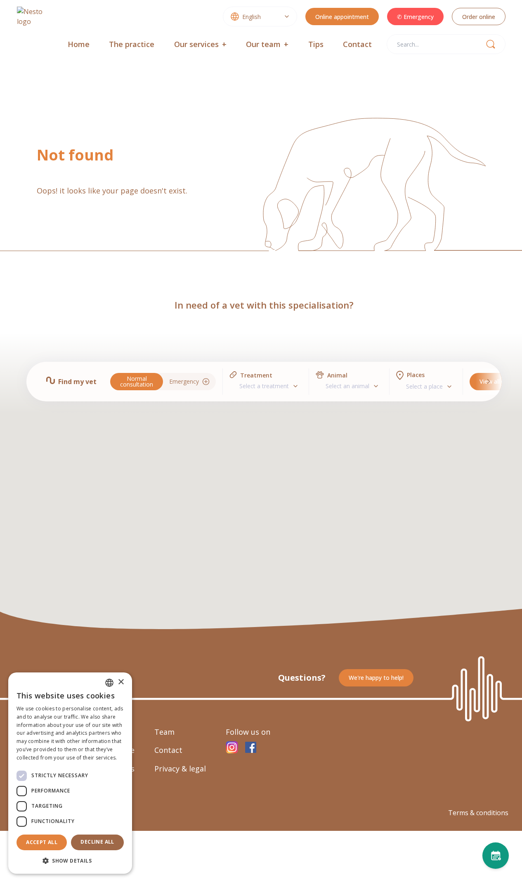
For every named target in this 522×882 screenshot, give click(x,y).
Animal (337, 375)
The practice (131, 44)
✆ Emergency (415, 17)
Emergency (184, 381)
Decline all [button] (97, 841)
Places (416, 375)
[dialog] (70, 773)
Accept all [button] (41, 842)
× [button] (121, 682)
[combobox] (260, 16)
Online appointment (342, 17)
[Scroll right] (488, 381)
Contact (357, 44)
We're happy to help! (376, 678)
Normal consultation (136, 381)
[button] (70, 860)
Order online (478, 17)
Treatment (256, 375)
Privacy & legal (180, 769)
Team (164, 732)
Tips (316, 44)
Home (79, 44)
